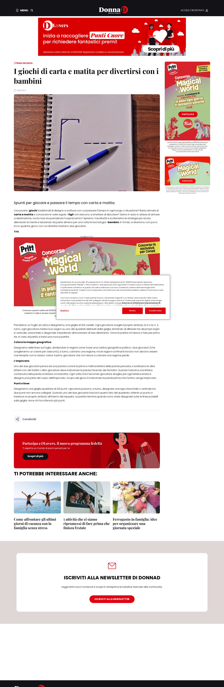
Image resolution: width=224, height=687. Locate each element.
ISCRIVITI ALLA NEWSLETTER (112, 599)
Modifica (64, 310)
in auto (132, 214)
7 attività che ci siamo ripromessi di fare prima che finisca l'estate (86, 523)
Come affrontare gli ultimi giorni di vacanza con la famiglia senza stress (35, 523)
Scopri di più (35, 456)
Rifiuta (132, 310)
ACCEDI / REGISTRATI (192, 10)
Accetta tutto (155, 310)
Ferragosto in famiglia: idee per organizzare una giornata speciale (135, 523)
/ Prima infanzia (23, 63)
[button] (22, 10)
